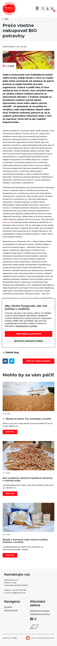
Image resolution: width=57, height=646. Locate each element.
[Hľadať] (43, 8)
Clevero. (34, 638)
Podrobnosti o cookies (26, 326)
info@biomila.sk (18, 593)
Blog (6, 19)
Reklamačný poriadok (39, 611)
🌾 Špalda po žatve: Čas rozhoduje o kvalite (27, 419)
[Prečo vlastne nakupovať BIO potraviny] (28, 60)
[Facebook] (31, 619)
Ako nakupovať (11, 610)
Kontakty (8, 607)
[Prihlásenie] (47, 8)
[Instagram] (35, 619)
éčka (5, 222)
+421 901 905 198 (19, 590)
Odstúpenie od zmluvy (40, 614)
